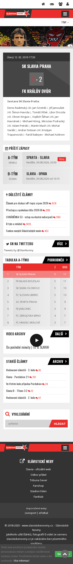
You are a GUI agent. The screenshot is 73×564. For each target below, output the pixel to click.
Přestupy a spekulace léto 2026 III (24, 210)
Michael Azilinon (55, 134)
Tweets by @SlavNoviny (18, 250)
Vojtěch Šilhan (40, 117)
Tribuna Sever (38, 480)
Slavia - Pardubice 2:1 (17, 377)
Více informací (21, 560)
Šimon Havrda (20, 112)
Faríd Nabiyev (34, 134)
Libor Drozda (57, 112)
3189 (47, 210)
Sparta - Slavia (37, 157)
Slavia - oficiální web (38, 469)
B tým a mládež (14, 224)
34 (46, 384)
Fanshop (38, 485)
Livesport (30, 513)
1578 (53, 203)
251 (34, 377)
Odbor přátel (38, 475)
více (60, 243)
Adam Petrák (20, 125)
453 (46, 231)
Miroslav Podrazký (53, 121)
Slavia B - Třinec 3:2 (16, 390)
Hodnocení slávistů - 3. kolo (20, 370)
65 (39, 370)
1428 (28, 224)
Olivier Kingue (20, 117)
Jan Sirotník (39, 108)
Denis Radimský (17, 108)
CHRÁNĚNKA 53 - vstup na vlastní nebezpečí (29, 217)
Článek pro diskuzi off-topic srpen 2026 (27, 203)
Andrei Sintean (27, 130)
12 (31, 391)
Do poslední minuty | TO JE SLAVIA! (27, 347)
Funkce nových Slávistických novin (23, 231)
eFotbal (43, 513)
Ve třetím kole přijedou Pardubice (24, 384)
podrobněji (55, 260)
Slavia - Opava (36, 173)
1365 (58, 217)
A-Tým (13, 157)
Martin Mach (38, 125)
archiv (58, 361)
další (59, 333)
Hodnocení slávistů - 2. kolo (20, 397)
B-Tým (13, 173)
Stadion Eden (38, 491)
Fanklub (38, 496)
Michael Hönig (31, 121)
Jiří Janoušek (56, 108)
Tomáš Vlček (40, 112)
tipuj (61, 159)
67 (39, 397)
